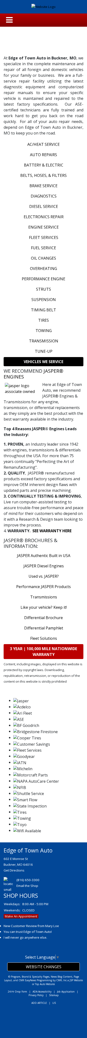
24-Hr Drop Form (17, 991)
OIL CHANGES (43, 258)
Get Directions (14, 870)
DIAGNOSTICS (44, 196)
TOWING (44, 330)
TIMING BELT (43, 310)
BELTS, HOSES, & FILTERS (43, 175)
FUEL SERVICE (43, 247)
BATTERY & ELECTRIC (43, 165)
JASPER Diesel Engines (43, 566)
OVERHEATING (43, 268)
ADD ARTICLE (39, 1003)
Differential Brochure (43, 617)
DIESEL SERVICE (43, 206)
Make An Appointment (21, 916)
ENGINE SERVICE (43, 227)
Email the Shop (27, 886)
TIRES (43, 320)
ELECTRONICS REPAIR (44, 216)
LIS (54, 1003)
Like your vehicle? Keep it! (44, 607)
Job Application (66, 991)
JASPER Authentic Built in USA (43, 555)
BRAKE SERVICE (43, 185)
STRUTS (43, 289)
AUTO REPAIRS (43, 154)
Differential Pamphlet (43, 628)
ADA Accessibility (42, 991)
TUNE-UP (43, 351)
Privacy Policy (36, 995)
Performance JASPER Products (43, 586)
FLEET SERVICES (43, 237)
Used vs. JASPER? (44, 576)
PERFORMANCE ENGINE (43, 279)
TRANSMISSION (43, 341)
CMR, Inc (61, 980)
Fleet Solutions (43, 638)
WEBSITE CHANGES (43, 966)
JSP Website (76, 980)
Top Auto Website (45, 984)
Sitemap (54, 995)
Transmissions (43, 597)
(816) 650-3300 (27, 880)
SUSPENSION (43, 299)
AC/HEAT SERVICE (43, 144)
